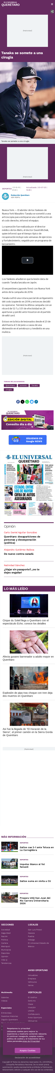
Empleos (32, 979)
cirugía (9, 390)
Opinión (9, 526)
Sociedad (5, 930)
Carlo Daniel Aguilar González (20, 532)
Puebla (31, 936)
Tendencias (6, 963)
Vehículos (32, 982)
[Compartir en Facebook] (18, 402)
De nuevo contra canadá (18, 553)
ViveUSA (32, 1007)
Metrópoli (5, 946)
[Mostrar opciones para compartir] (52, 11)
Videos (4, 1001)
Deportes (7, 189)
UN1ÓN (31, 1011)
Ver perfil (15, 197)
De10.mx (32, 1001)
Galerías (5, 997)
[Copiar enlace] (36, 402)
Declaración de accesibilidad (27, 1058)
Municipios (6, 950)
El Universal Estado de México (38, 944)
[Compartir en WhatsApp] (27, 402)
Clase (30, 1004)
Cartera (4, 943)
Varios (31, 985)
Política (4, 940)
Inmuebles (33, 975)
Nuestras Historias (9, 1016)
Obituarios (32, 1021)
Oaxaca (31, 933)
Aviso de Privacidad (31, 1041)
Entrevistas (6, 1013)
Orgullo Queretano (9, 1020)
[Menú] (52, 4)
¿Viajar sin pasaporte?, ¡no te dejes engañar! (22, 571)
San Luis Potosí (35, 930)
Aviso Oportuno (35, 1017)
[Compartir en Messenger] (32, 402)
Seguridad (5, 933)
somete (23, 385)
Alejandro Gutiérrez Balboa (19, 549)
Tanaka (35, 385)
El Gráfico (32, 997)
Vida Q (4, 960)
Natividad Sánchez (14, 565)
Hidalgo (31, 940)
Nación (4, 936)
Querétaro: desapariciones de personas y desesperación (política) (22, 539)
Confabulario (34, 1014)
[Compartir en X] (22, 402)
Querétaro (10, 385)
